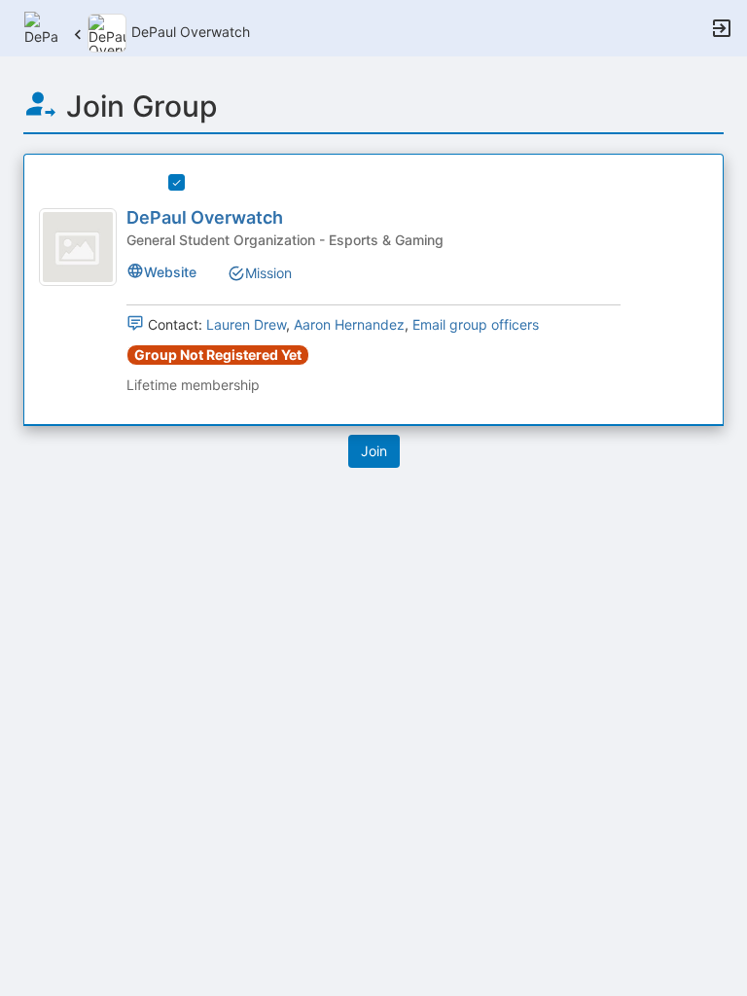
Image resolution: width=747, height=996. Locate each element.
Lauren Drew (246, 324)
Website (170, 272)
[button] (41, 26)
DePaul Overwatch (204, 217)
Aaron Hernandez (349, 324)
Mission (268, 273)
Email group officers (475, 324)
